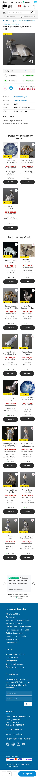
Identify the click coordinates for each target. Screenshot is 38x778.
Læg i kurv (28, 774)
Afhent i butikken (13, 614)
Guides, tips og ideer (14, 633)
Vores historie (12, 658)
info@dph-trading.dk (14, 734)
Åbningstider (11, 661)
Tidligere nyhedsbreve (15, 667)
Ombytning (11, 617)
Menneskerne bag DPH (15, 654)
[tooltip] (11, 162)
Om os (9, 650)
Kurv (34, 8)
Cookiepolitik (11, 643)
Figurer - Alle (16, 21)
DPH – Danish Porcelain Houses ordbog (16, 637)
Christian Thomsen (20, 100)
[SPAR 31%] (19, 64)
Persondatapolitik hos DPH (17, 630)
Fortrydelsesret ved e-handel (18, 627)
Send (28, 704)
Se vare (11, 182)
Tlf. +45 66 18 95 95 (14, 730)
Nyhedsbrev (12, 674)
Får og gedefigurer (3, 20)
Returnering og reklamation (17, 620)
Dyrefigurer (26, 21)
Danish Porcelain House (10, 6)
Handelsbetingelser (14, 623)
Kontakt (10, 711)
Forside (7, 21)
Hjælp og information (16, 609)
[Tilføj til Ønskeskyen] (11, 88)
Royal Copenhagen (20, 97)
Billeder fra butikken (14, 664)
